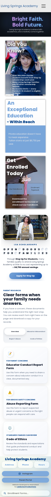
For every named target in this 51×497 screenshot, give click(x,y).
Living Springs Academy (19, 6)
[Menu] (43, 6)
